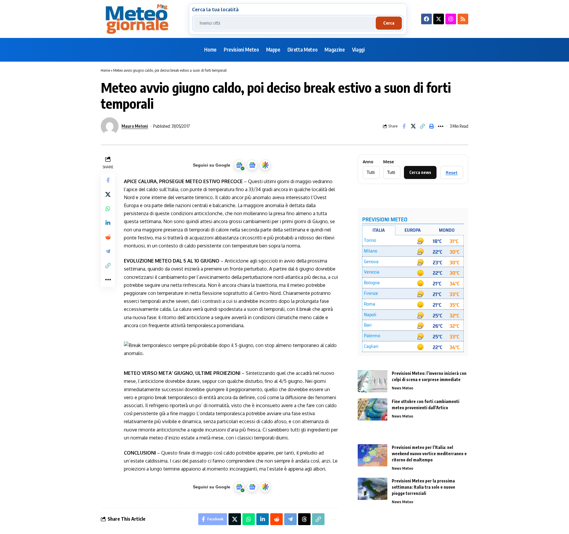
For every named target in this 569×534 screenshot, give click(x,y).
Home (105, 70)
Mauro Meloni (135, 126)
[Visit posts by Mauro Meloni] (110, 126)
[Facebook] (426, 19)
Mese (388, 161)
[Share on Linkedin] (108, 222)
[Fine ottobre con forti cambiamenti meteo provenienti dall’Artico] (372, 409)
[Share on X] (413, 126)
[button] (422, 126)
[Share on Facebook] (404, 126)
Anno (368, 161)
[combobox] (285, 23)
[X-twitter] (438, 19)
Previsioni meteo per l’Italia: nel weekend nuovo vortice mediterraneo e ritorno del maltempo (429, 453)
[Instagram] (450, 19)
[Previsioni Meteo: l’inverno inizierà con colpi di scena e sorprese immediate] (372, 381)
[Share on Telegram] (108, 251)
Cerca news (420, 172)
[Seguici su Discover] (265, 165)
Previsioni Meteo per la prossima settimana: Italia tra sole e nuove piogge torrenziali (423, 487)
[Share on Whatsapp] (108, 208)
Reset (452, 172)
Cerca (388, 22)
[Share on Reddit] (108, 237)
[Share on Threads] (304, 519)
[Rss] (463, 19)
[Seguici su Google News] (252, 165)
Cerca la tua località (215, 9)
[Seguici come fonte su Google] (239, 165)
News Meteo (402, 388)
